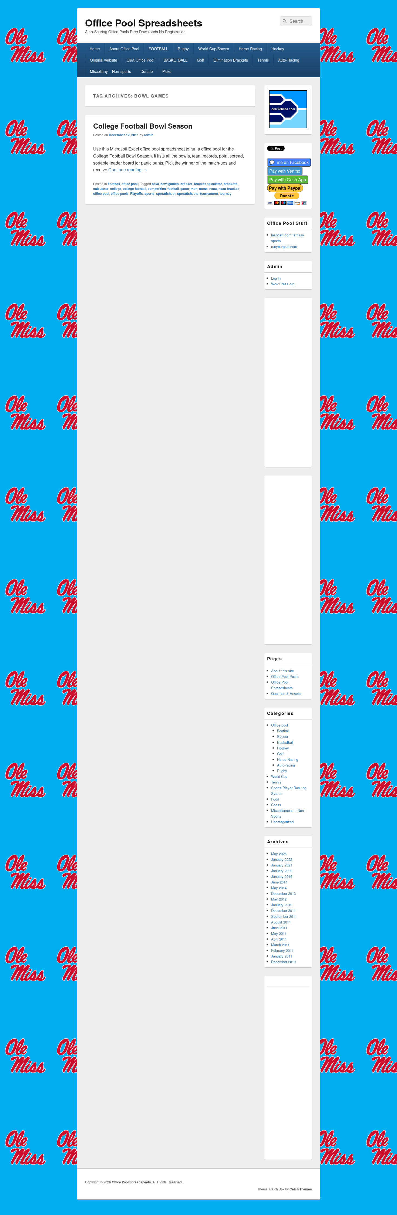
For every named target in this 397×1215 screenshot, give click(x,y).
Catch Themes (301, 1189)
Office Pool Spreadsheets (143, 22)
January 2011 (281, 956)
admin (148, 134)
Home (95, 48)
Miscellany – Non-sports (110, 71)
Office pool (279, 725)
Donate (146, 71)
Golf (200, 60)
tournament (209, 193)
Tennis (263, 60)
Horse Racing (250, 48)
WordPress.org (282, 283)
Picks (166, 71)
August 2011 (281, 922)
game (184, 188)
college (115, 188)
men (194, 188)
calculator (101, 188)
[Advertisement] (295, 382)
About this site (282, 670)
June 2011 (279, 927)
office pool (129, 183)
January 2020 (281, 870)
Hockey (277, 48)
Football (114, 183)
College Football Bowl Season (143, 126)
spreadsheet (166, 193)
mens (203, 188)
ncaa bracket (228, 188)
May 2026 (279, 853)
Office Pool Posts (285, 676)
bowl (155, 183)
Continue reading (127, 169)
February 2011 (282, 950)
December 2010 (283, 961)
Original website (103, 60)
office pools (120, 193)
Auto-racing (286, 765)
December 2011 (283, 910)
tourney (225, 193)
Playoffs (136, 193)
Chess (276, 804)
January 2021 (281, 865)
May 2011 (279, 933)
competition (157, 188)
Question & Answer (286, 693)
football (173, 188)
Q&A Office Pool (140, 60)
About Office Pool (124, 48)
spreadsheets (187, 193)
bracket (186, 183)
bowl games (169, 183)
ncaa (213, 188)
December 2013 (283, 893)
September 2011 (284, 916)
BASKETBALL (175, 60)
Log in (276, 278)
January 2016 (281, 876)
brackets (230, 183)
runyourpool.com (284, 246)
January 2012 (281, 904)
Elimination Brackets (230, 60)
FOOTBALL (158, 48)
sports (149, 193)
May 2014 (279, 887)
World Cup (279, 776)
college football (134, 188)
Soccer (282, 736)
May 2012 (279, 899)
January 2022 (281, 859)
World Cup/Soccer (213, 48)
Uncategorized (282, 821)
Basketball (285, 742)
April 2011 (279, 939)
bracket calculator (208, 183)
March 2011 (280, 944)
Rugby (183, 48)
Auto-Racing (288, 60)
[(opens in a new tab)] (289, 162)
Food (275, 799)
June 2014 (279, 882)
